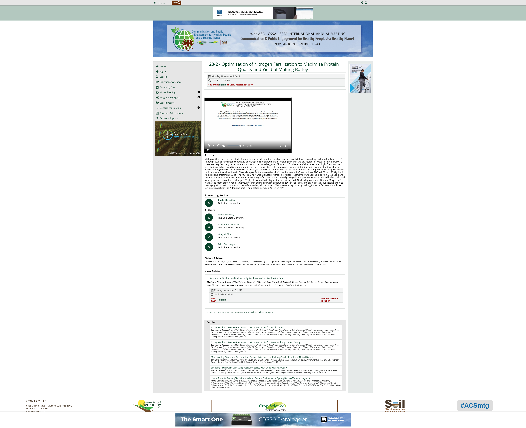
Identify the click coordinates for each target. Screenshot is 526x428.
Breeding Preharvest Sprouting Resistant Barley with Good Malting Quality (249, 367)
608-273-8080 (41, 408)
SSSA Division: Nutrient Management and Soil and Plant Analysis (240, 312)
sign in (223, 85)
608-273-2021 (38, 411)
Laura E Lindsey (226, 214)
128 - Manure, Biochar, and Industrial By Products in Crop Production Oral (245, 278)
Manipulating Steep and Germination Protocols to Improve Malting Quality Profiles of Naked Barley (262, 357)
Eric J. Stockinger (226, 244)
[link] (366, 2)
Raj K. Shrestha (226, 200)
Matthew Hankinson (228, 224)
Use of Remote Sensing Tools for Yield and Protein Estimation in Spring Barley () (261, 378)
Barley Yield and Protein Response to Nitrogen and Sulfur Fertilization (247, 327)
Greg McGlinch (225, 234)
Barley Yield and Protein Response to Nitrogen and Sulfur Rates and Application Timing (256, 342)
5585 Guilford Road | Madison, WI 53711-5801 (49, 406)
